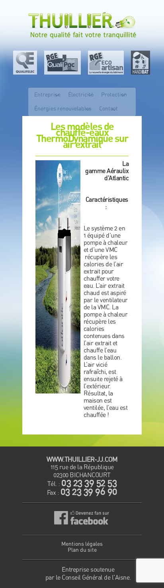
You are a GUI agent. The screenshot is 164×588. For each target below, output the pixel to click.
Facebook (82, 519)
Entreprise (47, 95)
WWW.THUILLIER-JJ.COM (82, 459)
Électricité (81, 95)
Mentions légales (82, 544)
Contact (108, 109)
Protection (114, 95)
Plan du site (82, 550)
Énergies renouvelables (63, 109)
